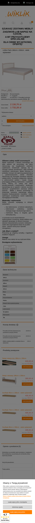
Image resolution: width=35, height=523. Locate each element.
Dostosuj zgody (17, 507)
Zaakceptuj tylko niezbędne (17, 502)
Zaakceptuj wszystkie (17, 512)
